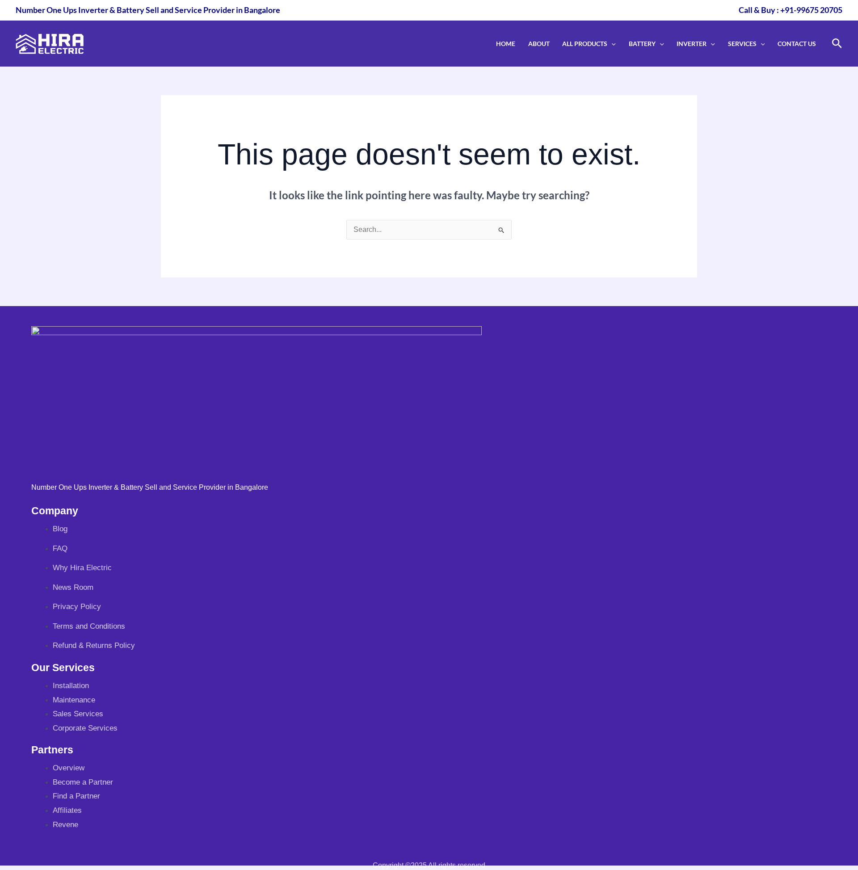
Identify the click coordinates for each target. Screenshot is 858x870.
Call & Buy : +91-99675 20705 (790, 10)
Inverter (692, 43)
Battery (642, 43)
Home (505, 43)
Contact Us (797, 43)
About (539, 43)
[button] (611, 43)
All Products (584, 43)
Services (742, 43)
